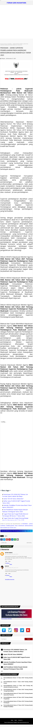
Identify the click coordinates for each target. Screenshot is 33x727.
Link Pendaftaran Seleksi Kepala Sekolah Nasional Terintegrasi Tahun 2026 (15, 668)
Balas (6, 561)
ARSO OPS (7, 566)
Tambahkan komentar (9, 579)
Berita (5, 43)
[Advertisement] (16, 22)
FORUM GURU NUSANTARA (16, 3)
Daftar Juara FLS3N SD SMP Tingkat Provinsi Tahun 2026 (16, 658)
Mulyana (3, 58)
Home (12, 720)
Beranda (2, 43)
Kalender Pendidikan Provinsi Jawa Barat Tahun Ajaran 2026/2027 (17, 663)
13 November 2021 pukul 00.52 (12, 554)
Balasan (7, 563)
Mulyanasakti (10, 722)
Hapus (9, 561)
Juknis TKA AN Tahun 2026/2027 (13, 499)
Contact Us (20, 720)
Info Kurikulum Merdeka (6, 618)
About (16, 720)
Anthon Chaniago (8, 552)
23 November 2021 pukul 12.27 (12, 567)
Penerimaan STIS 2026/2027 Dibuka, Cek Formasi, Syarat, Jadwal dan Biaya (15, 495)
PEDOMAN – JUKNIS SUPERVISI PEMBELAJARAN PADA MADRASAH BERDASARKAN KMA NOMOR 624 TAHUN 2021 (16, 525)
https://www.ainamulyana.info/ (23, 722)
